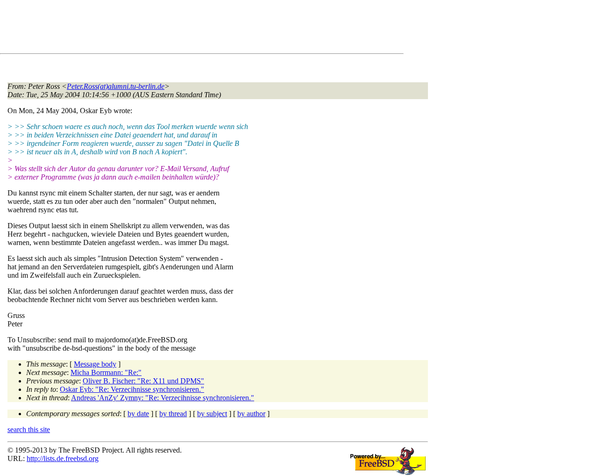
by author (251, 414)
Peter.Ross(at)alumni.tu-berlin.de (115, 86)
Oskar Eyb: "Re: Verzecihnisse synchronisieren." (132, 389)
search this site (28, 429)
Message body (95, 364)
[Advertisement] (177, 28)
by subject (212, 414)
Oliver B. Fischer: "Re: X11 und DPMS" (143, 381)
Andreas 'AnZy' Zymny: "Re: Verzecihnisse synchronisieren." (162, 398)
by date (138, 414)
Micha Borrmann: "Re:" (106, 372)
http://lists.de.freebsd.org (63, 458)
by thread (173, 414)
